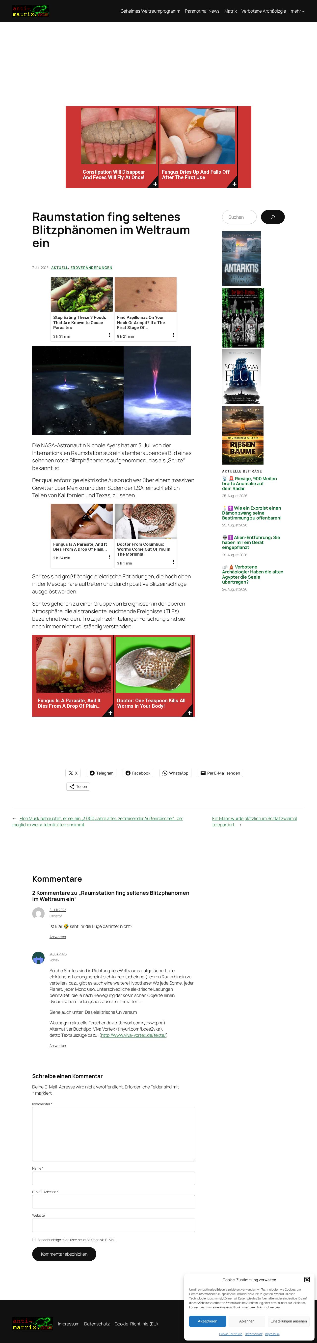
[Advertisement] (158, 59)
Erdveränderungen (91, 267)
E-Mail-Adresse (45, 1191)
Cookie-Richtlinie (230, 1334)
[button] (307, 1279)
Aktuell (59, 267)
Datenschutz (254, 1334)
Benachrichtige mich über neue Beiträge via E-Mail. (76, 1239)
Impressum (272, 1334)
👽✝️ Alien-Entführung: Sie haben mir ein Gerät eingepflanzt (251, 542)
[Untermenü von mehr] (303, 11)
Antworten (58, 936)
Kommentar (42, 1104)
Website (38, 1215)
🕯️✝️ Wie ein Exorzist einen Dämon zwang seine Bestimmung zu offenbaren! (252, 512)
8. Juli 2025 (58, 909)
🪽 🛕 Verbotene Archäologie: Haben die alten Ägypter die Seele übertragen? (252, 574)
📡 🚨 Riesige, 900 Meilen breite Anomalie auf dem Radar (249, 483)
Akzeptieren (207, 1321)
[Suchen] (273, 217)
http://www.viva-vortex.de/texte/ (133, 1035)
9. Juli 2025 (58, 954)
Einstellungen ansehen (288, 1321)
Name (37, 1168)
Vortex (54, 960)
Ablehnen (246, 1321)
